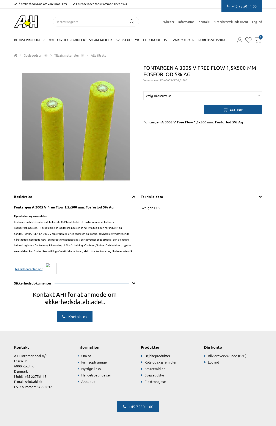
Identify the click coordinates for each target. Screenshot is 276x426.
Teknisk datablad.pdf (28, 269)
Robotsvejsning (212, 40)
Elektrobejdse (156, 40)
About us (88, 381)
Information (186, 21)
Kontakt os (77, 316)
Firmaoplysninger (94, 362)
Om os (86, 355)
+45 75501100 (140, 406)
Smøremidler (100, 40)
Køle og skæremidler (67, 40)
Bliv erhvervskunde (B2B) (231, 21)
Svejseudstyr (127, 40)
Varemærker (183, 40)
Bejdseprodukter (29, 40)
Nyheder (168, 21)
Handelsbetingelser (96, 375)
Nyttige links (91, 368)
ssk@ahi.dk (33, 381)
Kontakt (204, 21)
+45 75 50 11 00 (244, 6)
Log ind (213, 362)
